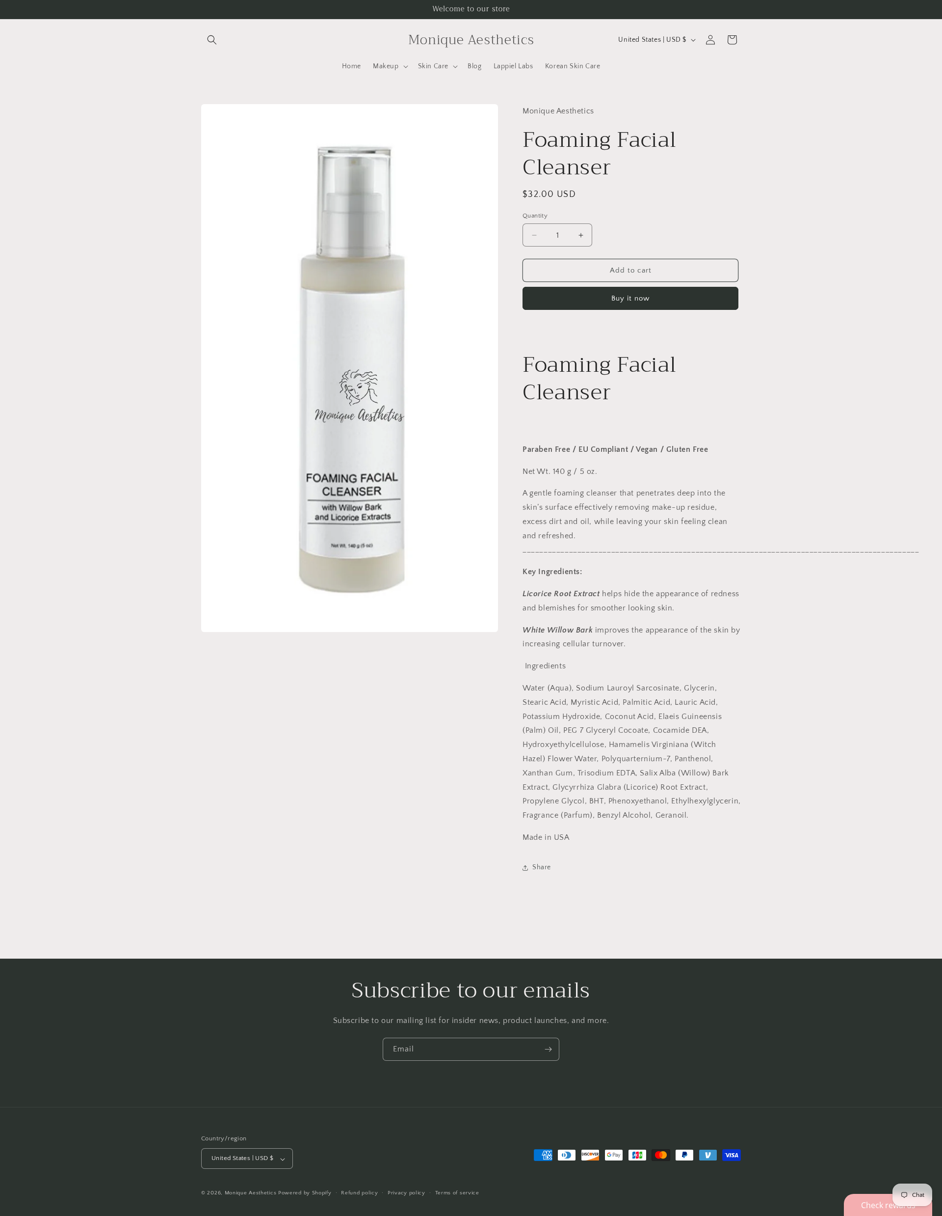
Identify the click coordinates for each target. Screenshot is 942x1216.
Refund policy (359, 1193)
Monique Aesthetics (251, 1193)
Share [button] (541, 867)
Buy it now (630, 298)
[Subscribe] (548, 1049)
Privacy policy (406, 1193)
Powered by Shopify (305, 1193)
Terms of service (457, 1193)
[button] (212, 40)
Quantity (535, 215)
